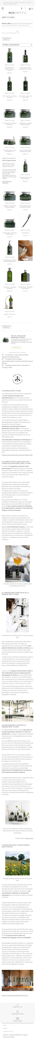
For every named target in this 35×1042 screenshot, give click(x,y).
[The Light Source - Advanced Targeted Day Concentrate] (9, 115)
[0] (28, 8)
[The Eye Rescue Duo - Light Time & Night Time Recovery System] (9, 142)
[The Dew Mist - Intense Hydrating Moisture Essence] (25, 60)
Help (4, 1025)
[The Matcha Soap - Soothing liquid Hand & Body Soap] (9, 252)
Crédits (12, 1037)
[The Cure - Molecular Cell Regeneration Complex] (25, 142)
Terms (5, 1028)
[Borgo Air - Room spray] (9, 306)
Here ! (15, 4)
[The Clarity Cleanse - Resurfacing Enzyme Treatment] (9, 61)
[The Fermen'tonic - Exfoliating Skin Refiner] (9, 88)
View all (6, 40)
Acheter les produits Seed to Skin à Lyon (15, 995)
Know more (16, 347)
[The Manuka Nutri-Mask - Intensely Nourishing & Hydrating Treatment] (25, 198)
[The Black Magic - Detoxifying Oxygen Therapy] (9, 225)
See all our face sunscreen (6, 182)
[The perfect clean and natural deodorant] (25, 250)
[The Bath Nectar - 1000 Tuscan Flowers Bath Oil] (25, 279)
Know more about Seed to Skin (11, 33)
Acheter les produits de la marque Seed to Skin (17, 455)
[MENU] (4, 8)
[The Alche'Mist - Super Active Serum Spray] (25, 88)
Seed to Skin (29, 838)
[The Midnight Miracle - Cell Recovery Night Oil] (25, 170)
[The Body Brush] (25, 224)
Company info (8, 1031)
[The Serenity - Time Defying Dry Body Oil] (9, 279)
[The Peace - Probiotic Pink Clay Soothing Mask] (9, 198)
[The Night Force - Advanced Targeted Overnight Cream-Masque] (25, 115)
